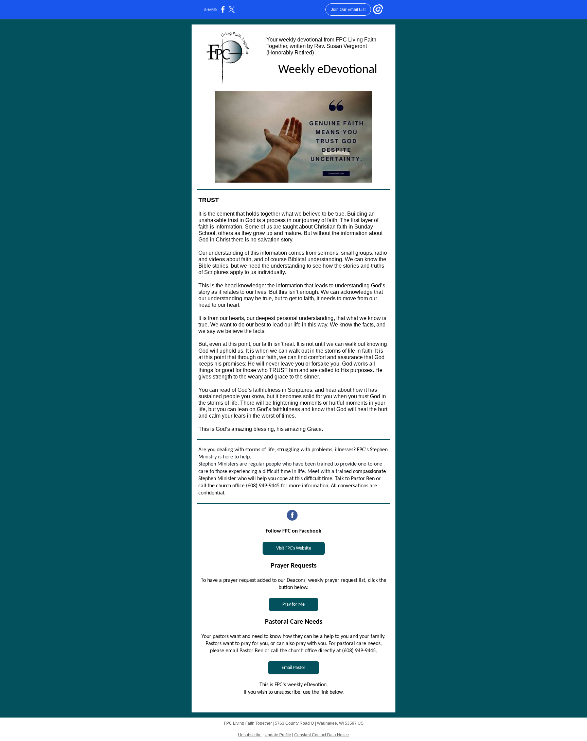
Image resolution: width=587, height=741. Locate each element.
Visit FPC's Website (293, 548)
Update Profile (278, 734)
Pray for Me (293, 604)
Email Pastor (293, 667)
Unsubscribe (250, 734)
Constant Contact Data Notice (321, 734)
